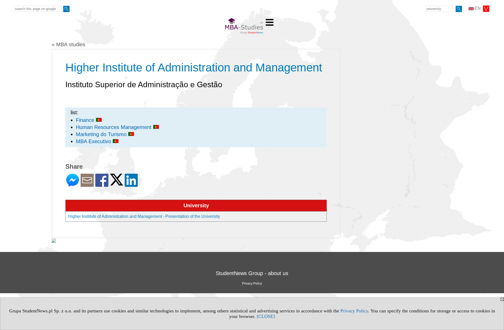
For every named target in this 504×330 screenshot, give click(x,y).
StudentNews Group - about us (252, 273)
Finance (86, 120)
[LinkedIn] (131, 184)
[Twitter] (116, 183)
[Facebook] (101, 184)
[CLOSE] (266, 316)
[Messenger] (72, 184)
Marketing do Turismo (102, 134)
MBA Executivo (94, 141)
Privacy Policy (354, 310)
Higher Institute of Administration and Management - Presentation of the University (144, 216)
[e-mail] (87, 184)
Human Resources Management (114, 127)
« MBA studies (68, 44)
